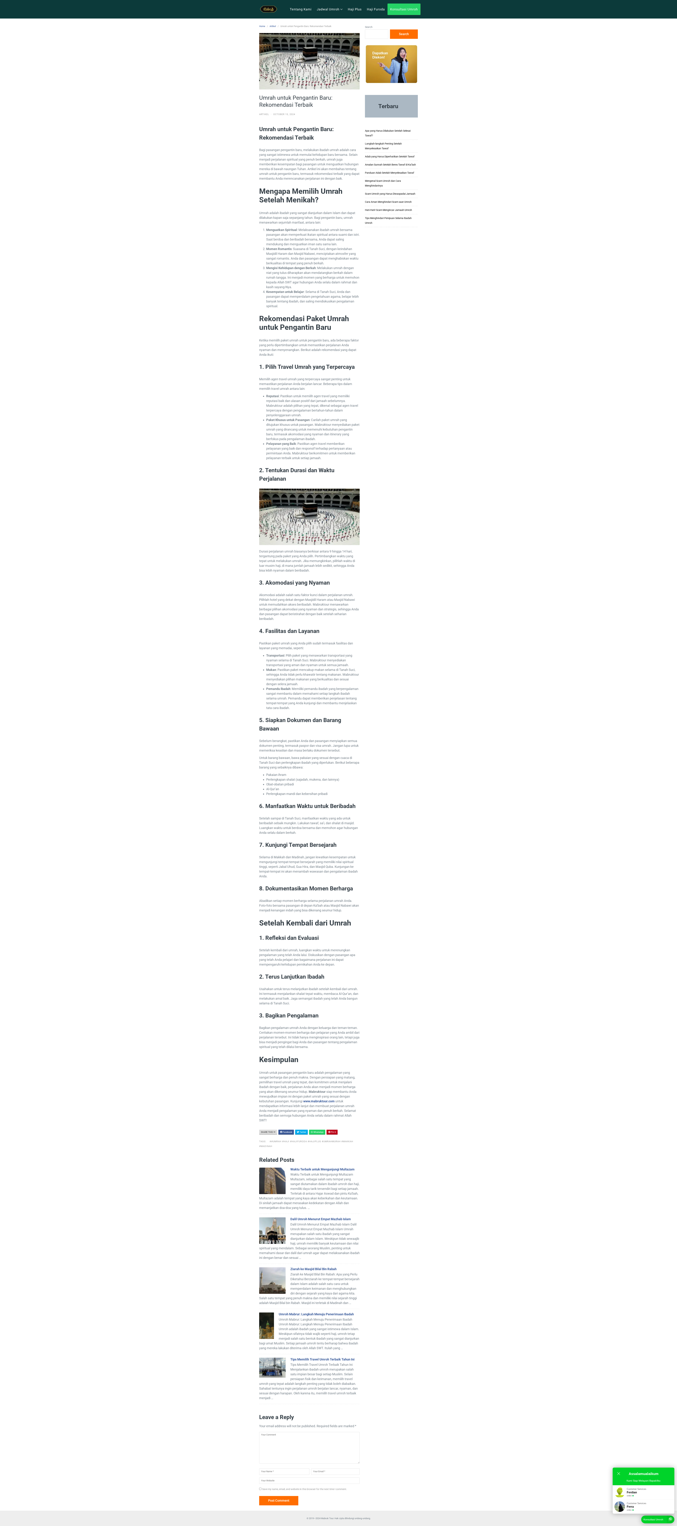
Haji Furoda (376, 9)
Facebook (287, 1132)
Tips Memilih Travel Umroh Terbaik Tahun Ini (322, 1359)
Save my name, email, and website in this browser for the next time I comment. (304, 1489)
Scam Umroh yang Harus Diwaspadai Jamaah (390, 193)
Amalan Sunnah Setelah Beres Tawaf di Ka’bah (390, 164)
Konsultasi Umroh (404, 9)
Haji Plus (355, 9)
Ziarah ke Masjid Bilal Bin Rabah (313, 1269)
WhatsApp (318, 1132)
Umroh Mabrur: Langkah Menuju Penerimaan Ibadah (316, 1314)
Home (262, 26)
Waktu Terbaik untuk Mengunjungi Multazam (322, 1169)
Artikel (273, 26)
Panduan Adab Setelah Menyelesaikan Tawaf (389, 172)
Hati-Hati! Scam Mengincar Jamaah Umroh (388, 210)
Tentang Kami (301, 9)
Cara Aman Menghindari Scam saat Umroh (388, 201)
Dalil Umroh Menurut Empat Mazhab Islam (320, 1219)
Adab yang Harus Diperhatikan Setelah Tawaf (389, 156)
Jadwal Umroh (328, 9)
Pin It (333, 1132)
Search (369, 27)
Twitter (302, 1132)
